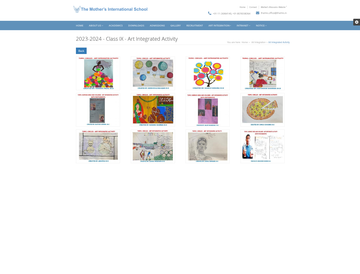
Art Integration (219, 25)
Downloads (136, 25)
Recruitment (194, 25)
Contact (253, 7)
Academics (116, 25)
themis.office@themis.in (274, 13)
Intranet (243, 25)
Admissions (157, 25)
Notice (260, 25)
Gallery (175, 25)
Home (242, 7)
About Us (95, 25)
